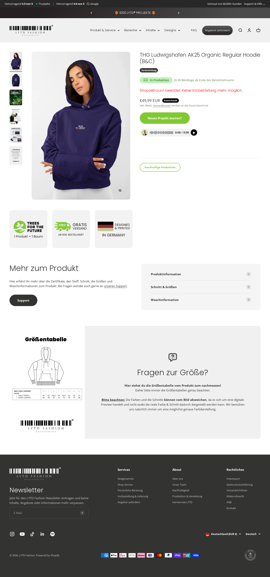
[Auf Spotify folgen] (52, 534)
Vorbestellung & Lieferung (133, 496)
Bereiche (130, 30)
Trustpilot (44, 4)
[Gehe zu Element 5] (15, 135)
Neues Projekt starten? (165, 118)
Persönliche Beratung (130, 490)
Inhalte (151, 30)
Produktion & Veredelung (187, 496)
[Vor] (178, 12)
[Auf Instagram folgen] (12, 534)
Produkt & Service (103, 30)
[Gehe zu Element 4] (15, 116)
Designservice (126, 478)
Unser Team (179, 484)
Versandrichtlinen (237, 490)
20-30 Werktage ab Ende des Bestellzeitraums (204, 80)
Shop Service (125, 484)
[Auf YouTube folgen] (22, 534)
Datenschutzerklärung (240, 484)
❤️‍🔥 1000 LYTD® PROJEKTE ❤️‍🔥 (135, 12)
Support (23, 300)
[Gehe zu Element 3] (15, 98)
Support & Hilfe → (254, 4)
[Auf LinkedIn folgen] (42, 534)
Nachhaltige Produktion (160, 167)
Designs (170, 30)
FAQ (194, 30)
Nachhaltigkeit (180, 490)
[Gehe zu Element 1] (15, 62)
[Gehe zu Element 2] (15, 81)
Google (94, 4)
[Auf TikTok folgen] (32, 534)
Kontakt (231, 508)
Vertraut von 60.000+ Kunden (224, 4)
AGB (229, 502)
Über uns (177, 478)
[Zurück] (91, 12)
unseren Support (115, 286)
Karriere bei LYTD (182, 502)
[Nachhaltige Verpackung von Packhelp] (251, 555)
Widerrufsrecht (235, 496)
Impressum (233, 478)
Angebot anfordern (217, 30)
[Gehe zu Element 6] (15, 156)
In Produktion (159, 80)
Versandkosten (162, 105)
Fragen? (148, 149)
